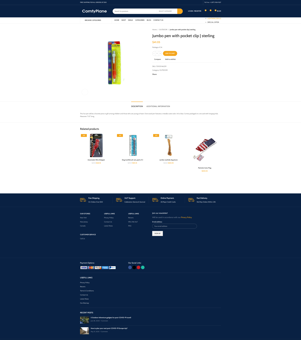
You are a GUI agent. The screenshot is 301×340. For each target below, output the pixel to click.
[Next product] (219, 29)
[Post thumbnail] (84, 320)
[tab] (137, 105)
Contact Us (108, 222)
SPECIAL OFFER (213, 22)
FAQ (129, 226)
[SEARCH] (180, 11)
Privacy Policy (109, 218)
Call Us (82, 239)
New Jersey (84, 222)
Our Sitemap (84, 303)
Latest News (108, 226)
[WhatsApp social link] (200, 2)
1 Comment (104, 321)
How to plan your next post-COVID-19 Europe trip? (109, 328)
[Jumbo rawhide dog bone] (168, 145)
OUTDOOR (163, 29)
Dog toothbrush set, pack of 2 (132, 160)
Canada (83, 226)
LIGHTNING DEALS (214, 18)
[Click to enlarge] (85, 92)
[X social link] (194, 2)
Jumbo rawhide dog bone (169, 160)
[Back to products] (216, 29)
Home (154, 29)
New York (83, 218)
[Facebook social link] (191, 2)
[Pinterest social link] (197, 2)
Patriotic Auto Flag (204, 168)
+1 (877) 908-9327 (215, 2)
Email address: (157, 222)
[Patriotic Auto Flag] (204, 149)
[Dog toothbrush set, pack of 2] (132, 145)
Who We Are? (133, 222)
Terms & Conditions (87, 291)
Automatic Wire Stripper (96, 160)
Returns (131, 218)
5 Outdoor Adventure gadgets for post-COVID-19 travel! (111, 317)
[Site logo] (94, 11)
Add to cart (170, 53)
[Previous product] (214, 29)
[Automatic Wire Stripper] (96, 145)
